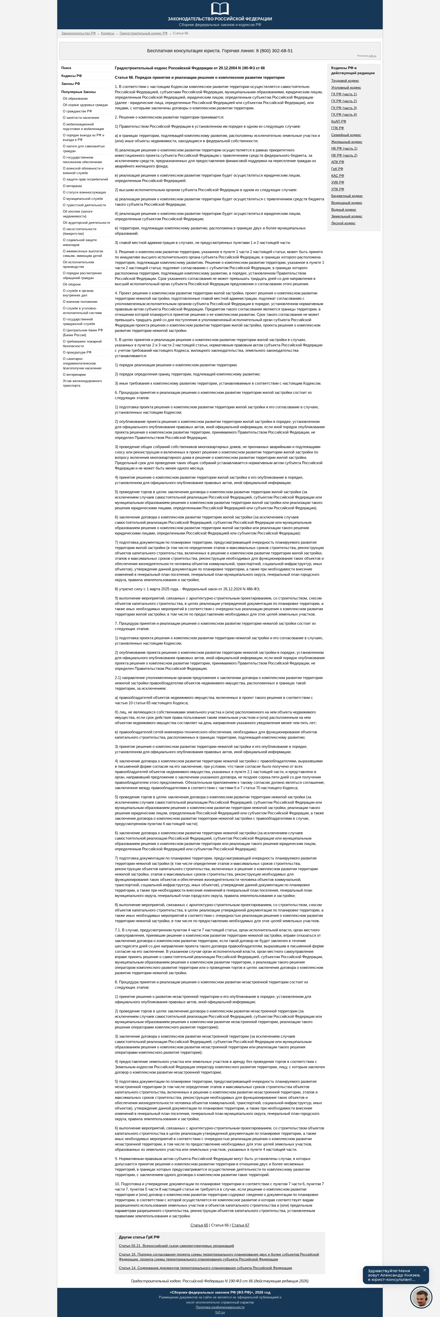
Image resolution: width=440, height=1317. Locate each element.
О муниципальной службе (83, 199)
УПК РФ (337, 189)
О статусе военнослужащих (84, 192)
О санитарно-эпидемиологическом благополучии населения (82, 363)
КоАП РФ (338, 121)
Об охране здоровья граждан (85, 105)
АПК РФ (337, 162)
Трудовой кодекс (345, 81)
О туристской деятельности (84, 205)
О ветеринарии (74, 374)
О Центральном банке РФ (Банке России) (83, 332)
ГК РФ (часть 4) (344, 114)
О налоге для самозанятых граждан (84, 148)
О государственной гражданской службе (79, 321)
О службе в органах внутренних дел (78, 293)
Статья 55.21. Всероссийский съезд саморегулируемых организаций (176, 1246)
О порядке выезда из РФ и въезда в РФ (83, 137)
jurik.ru (372, 55)
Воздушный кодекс (346, 203)
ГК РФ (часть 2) (344, 101)
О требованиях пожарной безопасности (82, 344)
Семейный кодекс (346, 135)
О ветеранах (72, 186)
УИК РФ (337, 182)
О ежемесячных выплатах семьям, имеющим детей (83, 253)
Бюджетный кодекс (347, 196)
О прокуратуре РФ (77, 352)
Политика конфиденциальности (220, 1307)
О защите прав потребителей (85, 179)
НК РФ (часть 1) (344, 148)
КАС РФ (337, 176)
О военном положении (80, 302)
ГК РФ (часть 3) (344, 108)
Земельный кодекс (346, 216)
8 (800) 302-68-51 (274, 50)
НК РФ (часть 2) (344, 155)
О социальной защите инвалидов (80, 242)
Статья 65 (199, 1225)
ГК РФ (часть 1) (344, 94)
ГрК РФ (337, 169)
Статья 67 (240, 1225)
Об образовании (75, 98)
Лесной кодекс (343, 223)
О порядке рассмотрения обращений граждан (82, 275)
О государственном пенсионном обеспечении (82, 159)
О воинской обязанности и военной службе (83, 170)
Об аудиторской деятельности (86, 223)
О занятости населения (81, 118)
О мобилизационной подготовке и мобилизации (83, 126)
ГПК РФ (337, 128)
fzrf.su (220, 1312)
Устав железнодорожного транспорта (82, 383)
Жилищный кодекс (346, 142)
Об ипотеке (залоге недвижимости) (77, 214)
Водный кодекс (343, 209)
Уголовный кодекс (346, 87)
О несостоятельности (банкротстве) (79, 231)
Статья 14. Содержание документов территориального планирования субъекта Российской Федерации (205, 1268)
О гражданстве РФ (77, 111)
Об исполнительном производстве (78, 264)
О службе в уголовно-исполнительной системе (82, 310)
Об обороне (72, 284)
